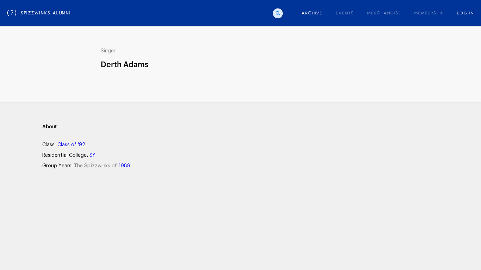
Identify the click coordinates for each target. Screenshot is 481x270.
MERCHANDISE (384, 13)
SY (92, 155)
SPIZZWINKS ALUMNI (39, 13)
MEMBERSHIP (429, 13)
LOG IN (465, 13)
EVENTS (345, 13)
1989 (124, 165)
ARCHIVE (312, 13)
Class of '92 (71, 144)
